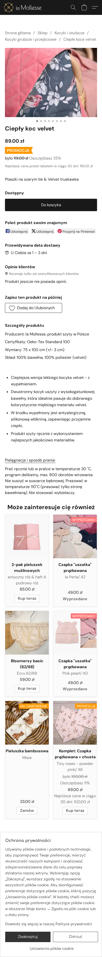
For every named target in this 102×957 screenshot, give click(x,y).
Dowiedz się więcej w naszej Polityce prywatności (48, 924)
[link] (51, 947)
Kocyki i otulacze (69, 32)
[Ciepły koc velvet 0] (51, 82)
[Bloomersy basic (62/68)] (27, 633)
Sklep (43, 32)
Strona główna (18, 32)
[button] (23, 7)
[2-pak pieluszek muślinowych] (27, 536)
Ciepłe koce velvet (79, 39)
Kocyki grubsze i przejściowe (30, 39)
